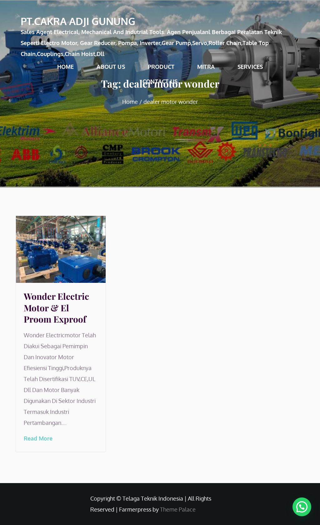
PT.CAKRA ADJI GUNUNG (78, 21)
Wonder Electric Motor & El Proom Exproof (56, 307)
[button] (301, 506)
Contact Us (160, 81)
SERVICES (250, 66)
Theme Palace (178, 509)
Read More (38, 438)
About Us (111, 66)
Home (65, 66)
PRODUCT (161, 66)
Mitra (206, 66)
